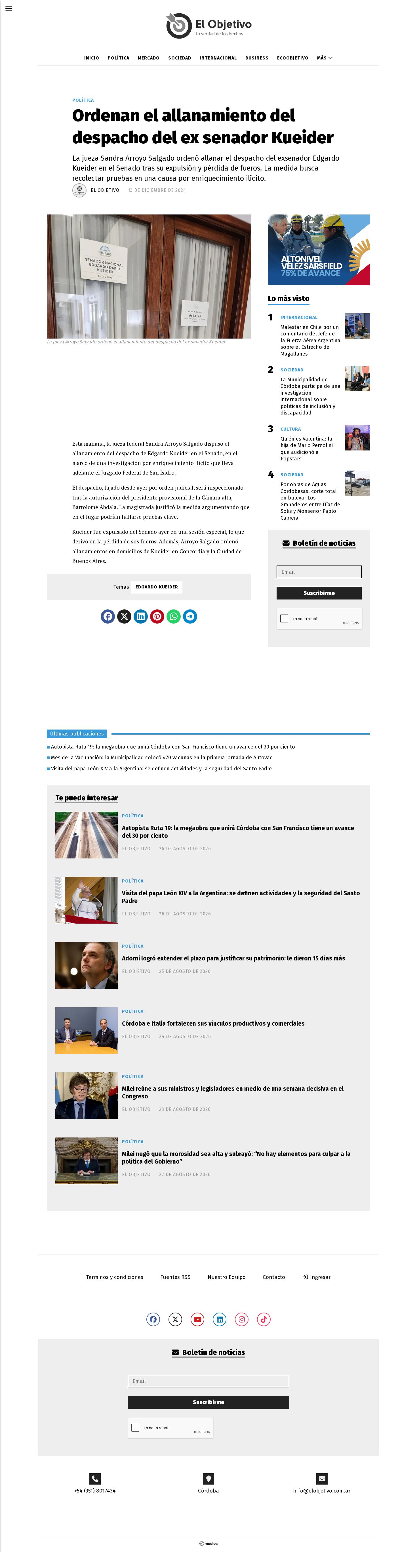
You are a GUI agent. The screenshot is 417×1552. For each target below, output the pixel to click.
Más (322, 58)
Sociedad (179, 58)
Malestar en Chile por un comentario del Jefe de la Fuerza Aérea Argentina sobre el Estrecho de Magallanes (310, 340)
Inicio (91, 58)
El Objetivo (105, 190)
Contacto (274, 1277)
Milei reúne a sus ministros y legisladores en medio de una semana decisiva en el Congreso (233, 1092)
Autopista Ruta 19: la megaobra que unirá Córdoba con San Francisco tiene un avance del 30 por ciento (173, 747)
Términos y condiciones (114, 1277)
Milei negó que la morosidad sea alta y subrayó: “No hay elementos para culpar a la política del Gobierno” (236, 1157)
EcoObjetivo (293, 58)
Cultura (291, 429)
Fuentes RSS (175, 1277)
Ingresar (320, 1277)
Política (118, 58)
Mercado (149, 58)
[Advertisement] (161, 390)
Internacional (218, 58)
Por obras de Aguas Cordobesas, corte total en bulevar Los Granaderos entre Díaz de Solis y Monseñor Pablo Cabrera (310, 501)
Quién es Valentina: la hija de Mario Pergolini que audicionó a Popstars (307, 449)
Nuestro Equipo (227, 1277)
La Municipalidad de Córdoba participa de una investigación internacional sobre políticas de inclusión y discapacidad (310, 396)
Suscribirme (319, 593)
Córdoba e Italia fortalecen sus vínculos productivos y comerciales (213, 1023)
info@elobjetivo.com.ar (322, 1490)
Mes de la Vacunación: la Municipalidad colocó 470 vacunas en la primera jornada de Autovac (161, 757)
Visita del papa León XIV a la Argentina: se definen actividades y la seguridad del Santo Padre (161, 769)
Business (257, 58)
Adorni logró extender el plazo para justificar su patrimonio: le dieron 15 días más (233, 958)
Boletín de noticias (324, 543)
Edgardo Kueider (157, 587)
